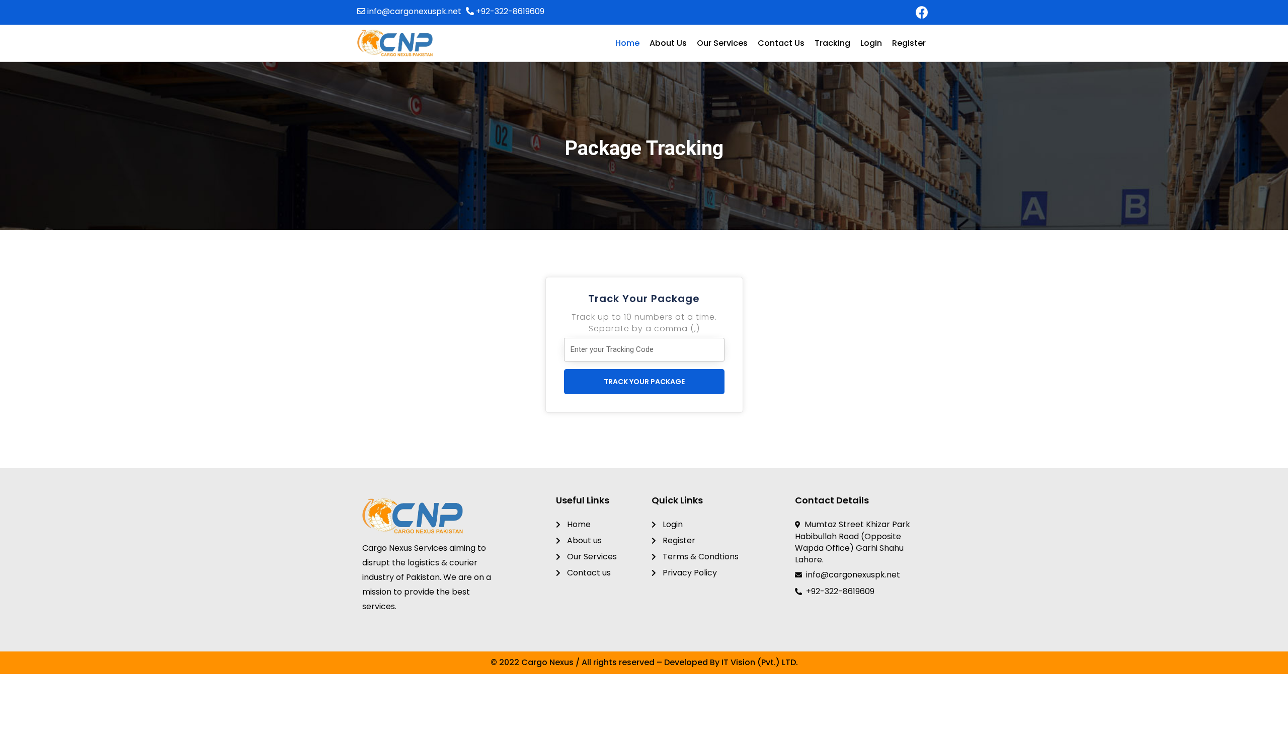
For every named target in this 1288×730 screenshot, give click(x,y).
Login (871, 43)
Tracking (832, 43)
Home (627, 43)
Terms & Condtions (700, 556)
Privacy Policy (689, 572)
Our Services (722, 43)
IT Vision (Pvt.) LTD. (759, 662)
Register (909, 43)
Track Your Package (644, 382)
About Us (668, 43)
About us (583, 540)
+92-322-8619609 (509, 11)
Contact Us (781, 43)
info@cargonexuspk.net (413, 11)
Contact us (588, 572)
